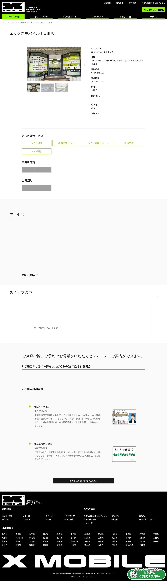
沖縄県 (142, 545)
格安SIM (5, 519)
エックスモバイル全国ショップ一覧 (21, 22)
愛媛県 (18, 545)
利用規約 (56, 573)
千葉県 (156, 534)
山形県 (73, 534)
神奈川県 (19, 537)
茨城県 (101, 534)
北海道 (4, 534)
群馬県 (128, 534)
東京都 (4, 537)
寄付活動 (132, 2)
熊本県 (87, 545)
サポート (153, 16)
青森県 (18, 534)
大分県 (101, 545)
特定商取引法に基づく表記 (95, 573)
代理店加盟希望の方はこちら (153, 2)
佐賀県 (59, 545)
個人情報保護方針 (78, 573)
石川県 (59, 537)
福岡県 (46, 545)
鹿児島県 (129, 545)
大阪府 (32, 541)
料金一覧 (47, 519)
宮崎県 (114, 545)
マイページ (48, 515)
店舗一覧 (26, 515)
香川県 (4, 545)
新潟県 (32, 537)
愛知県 (142, 537)
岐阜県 (114, 537)
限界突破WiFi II (69, 16)
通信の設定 (69, 519)
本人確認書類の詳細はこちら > (83, 480)
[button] (84, 65)
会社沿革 (119, 2)
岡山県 (114, 541)
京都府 (18, 541)
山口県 (142, 541)
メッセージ (88, 523)
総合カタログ (7, 515)
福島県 (87, 534)
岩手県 (32, 534)
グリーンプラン (41, 16)
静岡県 (128, 537)
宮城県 (46, 534)
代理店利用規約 (90, 519)
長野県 (101, 537)
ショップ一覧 (125, 16)
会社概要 (107, 2)
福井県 (73, 537)
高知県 (32, 545)
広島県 (128, 541)
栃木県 (114, 534)
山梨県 (87, 537)
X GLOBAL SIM (97, 16)
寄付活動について (146, 519)
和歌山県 (74, 541)
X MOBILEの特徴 (13, 16)
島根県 (101, 541)
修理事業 (115, 515)
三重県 (156, 537)
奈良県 (59, 541)
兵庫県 (46, 541)
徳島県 (156, 541)
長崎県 (73, 545)
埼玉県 (142, 534)
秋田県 (59, 534)
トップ (4, 22)
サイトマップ (110, 573)
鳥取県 (87, 541)
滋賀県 (4, 541)
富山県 (46, 537)
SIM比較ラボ (69, 515)
